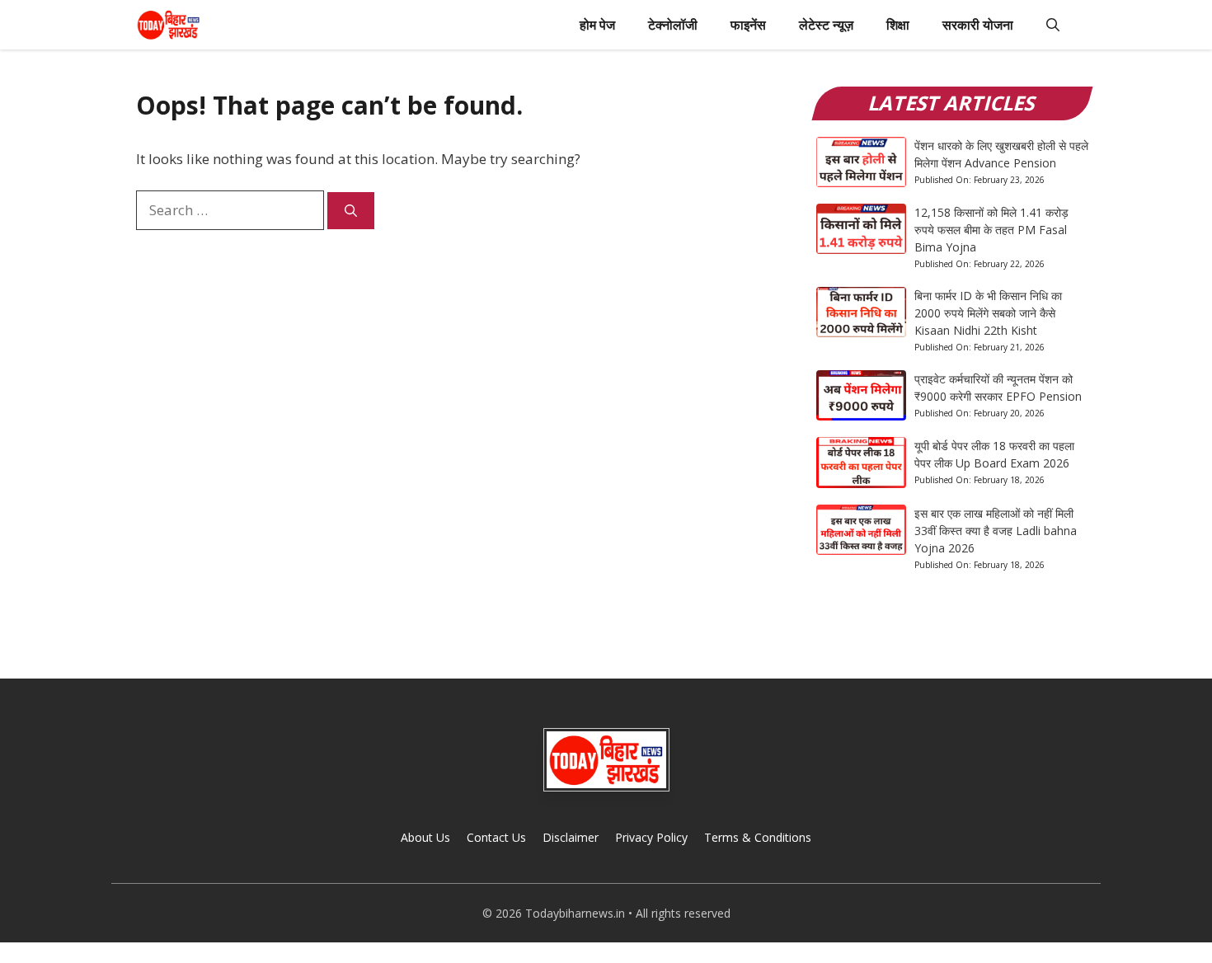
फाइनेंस (748, 25)
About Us (425, 837)
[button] (1053, 24)
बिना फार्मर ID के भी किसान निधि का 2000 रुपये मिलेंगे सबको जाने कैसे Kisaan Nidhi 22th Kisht (988, 313)
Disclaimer (571, 837)
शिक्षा (897, 25)
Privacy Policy (651, 837)
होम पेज (597, 25)
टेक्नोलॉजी (673, 25)
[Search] (350, 210)
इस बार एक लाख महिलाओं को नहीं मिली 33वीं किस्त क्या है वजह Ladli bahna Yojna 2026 (995, 530)
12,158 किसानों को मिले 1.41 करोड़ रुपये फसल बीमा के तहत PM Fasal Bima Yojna (991, 229)
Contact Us (496, 837)
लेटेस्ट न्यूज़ (826, 25)
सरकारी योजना (977, 25)
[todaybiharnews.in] (168, 24)
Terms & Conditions (757, 837)
